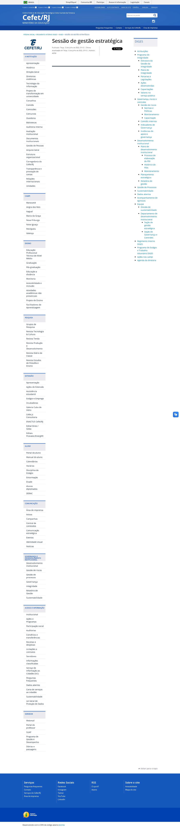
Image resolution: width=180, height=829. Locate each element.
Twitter (61, 793)
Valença (30, 233)
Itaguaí (29, 211)
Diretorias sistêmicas (31, 77)
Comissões (31, 109)
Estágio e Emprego (35, 398)
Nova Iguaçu (32, 224)
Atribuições (142, 51)
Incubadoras (32, 403)
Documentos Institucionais (32, 140)
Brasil (31, 2)
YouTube (61, 796)
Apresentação (32, 63)
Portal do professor (30, 726)
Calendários (32, 461)
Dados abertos (33, 685)
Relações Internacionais (33, 180)
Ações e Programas (31, 620)
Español (136, 7)
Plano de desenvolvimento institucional (149, 149)
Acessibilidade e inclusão (34, 284)
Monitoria (30, 278)
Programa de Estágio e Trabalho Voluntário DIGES (147, 250)
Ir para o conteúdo (29, 7)
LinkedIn (61, 799)
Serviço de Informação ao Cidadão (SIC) (33, 671)
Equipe (140, 204)
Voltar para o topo (149, 768)
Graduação (31, 262)
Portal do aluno (33, 452)
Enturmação (32, 477)
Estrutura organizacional (33, 156)
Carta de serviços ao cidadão (34, 691)
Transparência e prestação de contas (34, 171)
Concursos (31, 113)
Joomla (62, 825)
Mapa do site (126, 7)
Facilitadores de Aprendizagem (33, 306)
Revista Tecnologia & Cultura (35, 333)
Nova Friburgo (33, 220)
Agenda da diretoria (146, 260)
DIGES (61, 35)
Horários (30, 466)
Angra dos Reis (33, 207)
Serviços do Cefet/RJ (132, 28)
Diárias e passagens (31, 748)
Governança (32, 581)
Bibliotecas (31, 122)
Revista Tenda (33, 338)
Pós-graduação (33, 267)
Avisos (29, 514)
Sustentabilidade (34, 597)
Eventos (30, 537)
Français (154, 7)
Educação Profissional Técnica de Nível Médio (34, 254)
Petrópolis (31, 229)
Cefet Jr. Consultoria (31, 416)
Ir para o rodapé (71, 7)
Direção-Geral (32, 72)
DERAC (29, 493)
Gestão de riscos (34, 570)
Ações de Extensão (35, 387)
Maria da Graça (33, 215)
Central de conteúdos (31, 524)
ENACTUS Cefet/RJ (34, 421)
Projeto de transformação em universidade (35, 93)
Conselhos (31, 100)
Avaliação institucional (32, 132)
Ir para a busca (57, 7)
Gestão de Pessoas (35, 145)
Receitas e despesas (31, 643)
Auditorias (31, 630)
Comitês (30, 105)
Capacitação (150, 118)
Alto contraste (113, 7)
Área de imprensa (150, 28)
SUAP (28, 732)
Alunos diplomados (31, 487)
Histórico (30, 67)
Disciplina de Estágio (32, 471)
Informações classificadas (32, 662)
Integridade (31, 586)
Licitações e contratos (31, 650)
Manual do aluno (34, 457)
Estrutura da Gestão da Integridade (147, 63)
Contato (119, 28)
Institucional (32, 614)
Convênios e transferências (33, 636)
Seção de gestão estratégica (149, 225)
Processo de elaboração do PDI (150, 158)
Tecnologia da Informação (32, 85)
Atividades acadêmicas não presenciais (33, 293)
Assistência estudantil (31, 392)
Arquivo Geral (32, 150)
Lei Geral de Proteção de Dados (35, 702)
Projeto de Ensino (34, 300)
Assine (94, 790)
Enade (29, 481)
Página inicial (29, 35)
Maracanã (31, 202)
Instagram (62, 790)
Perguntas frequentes (104, 28)
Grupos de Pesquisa (31, 325)
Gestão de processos (31, 576)
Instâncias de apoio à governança (147, 134)
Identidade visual (34, 542)
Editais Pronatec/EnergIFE (34, 434)
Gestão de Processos (147, 187)
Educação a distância (31, 273)
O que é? (95, 786)
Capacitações (147, 89)
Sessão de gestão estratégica (87, 40)
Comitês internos (149, 121)
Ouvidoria (31, 118)
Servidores (31, 656)
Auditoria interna (34, 127)
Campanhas (32, 518)
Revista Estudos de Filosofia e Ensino (33, 363)
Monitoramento (151, 114)
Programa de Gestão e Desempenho (32, 739)
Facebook (62, 786)
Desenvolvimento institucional (34, 564)
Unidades (30, 186)
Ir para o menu (44, 7)
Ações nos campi (145, 257)
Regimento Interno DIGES (46, 35)
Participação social (35, 626)
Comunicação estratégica (32, 532)
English (145, 7)
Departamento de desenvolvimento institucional (149, 216)
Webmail (30, 720)
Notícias (30, 546)
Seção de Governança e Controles (150, 234)
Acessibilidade (99, 7)
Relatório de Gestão (32, 592)
